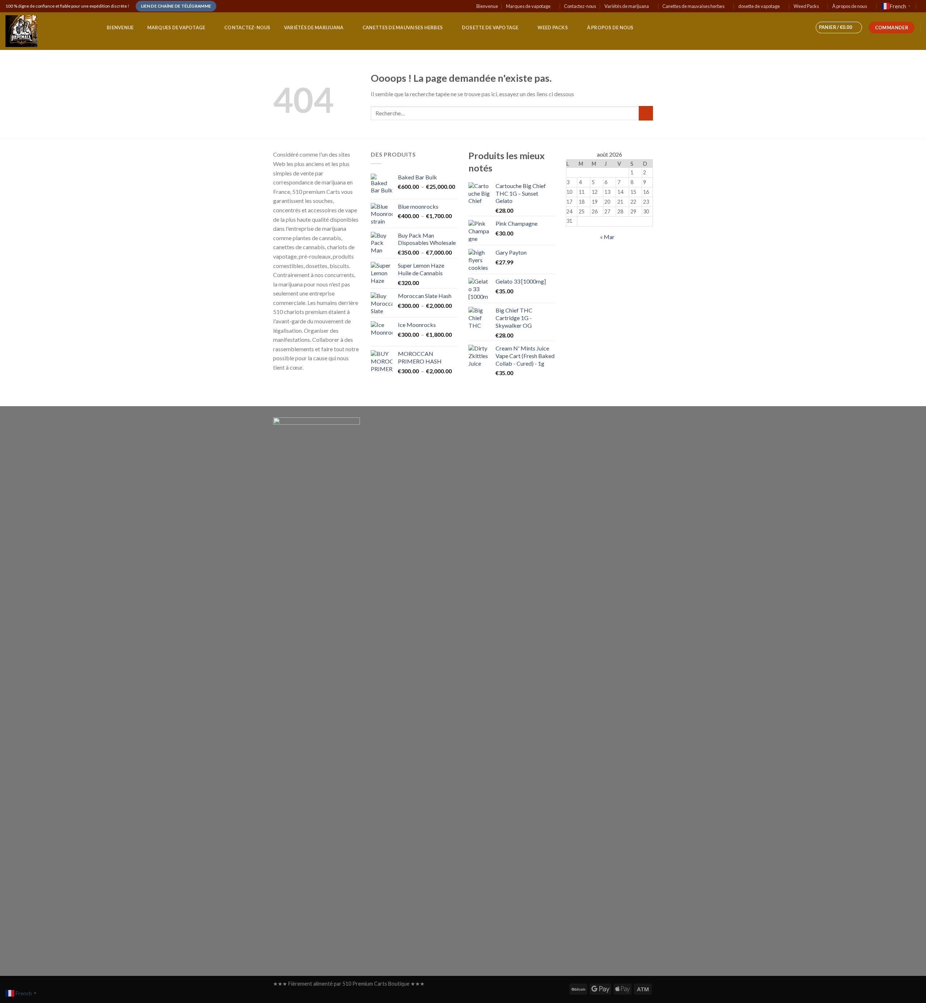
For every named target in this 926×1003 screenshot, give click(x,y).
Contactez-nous (580, 6)
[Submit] (646, 113)
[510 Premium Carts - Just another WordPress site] (39, 31)
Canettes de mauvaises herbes (693, 6)
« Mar (607, 236)
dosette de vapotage (759, 6)
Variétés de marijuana (626, 6)
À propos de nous (849, 6)
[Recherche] (90, 28)
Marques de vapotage (528, 6)
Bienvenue (487, 6)
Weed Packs (806, 6)
